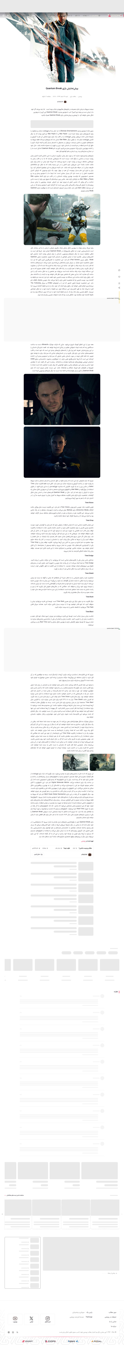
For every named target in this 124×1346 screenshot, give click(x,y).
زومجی (83, 841)
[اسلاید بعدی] (2, 1214)
